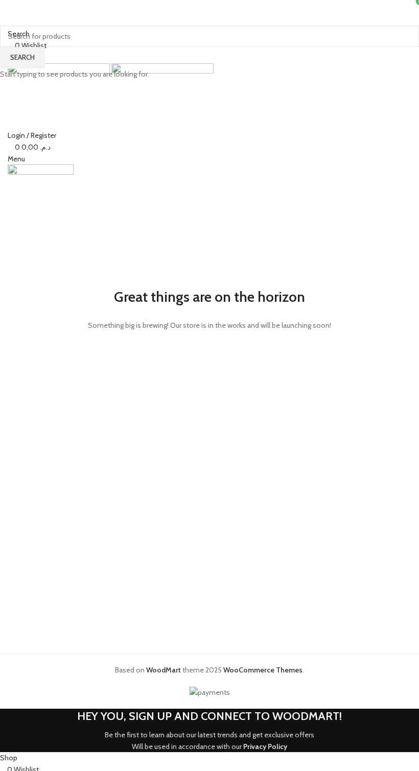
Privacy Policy (265, 746)
